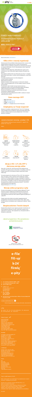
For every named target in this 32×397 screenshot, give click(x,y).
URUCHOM (14, 49)
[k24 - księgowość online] (16, 263)
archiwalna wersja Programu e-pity (7, 324)
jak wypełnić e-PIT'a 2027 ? (6, 335)
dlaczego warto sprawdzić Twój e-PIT (8, 350)
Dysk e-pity (3, 368)
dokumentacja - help (5, 362)
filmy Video (3, 361)
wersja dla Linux (4, 321)
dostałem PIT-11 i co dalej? (6, 336)
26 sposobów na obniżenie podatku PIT (8, 334)
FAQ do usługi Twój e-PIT (5, 351)
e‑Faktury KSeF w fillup (5, 326)
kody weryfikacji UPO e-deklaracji (7, 354)
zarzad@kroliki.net (11, 102)
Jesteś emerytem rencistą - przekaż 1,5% (15, 120)
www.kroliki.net (12, 57)
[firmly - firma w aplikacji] (16, 268)
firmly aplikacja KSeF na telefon (7, 328)
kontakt (4, 310)
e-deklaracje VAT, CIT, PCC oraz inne (7, 356)
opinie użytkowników (17, 310)
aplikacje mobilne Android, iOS (6, 323)
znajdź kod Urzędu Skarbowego (7, 355)
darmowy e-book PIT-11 (5, 365)
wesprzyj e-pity (26, 310)
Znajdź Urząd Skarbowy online (7, 300)
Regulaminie (20, 385)
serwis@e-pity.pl (8, 284)
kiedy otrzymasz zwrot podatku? (7, 343)
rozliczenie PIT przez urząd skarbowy (8, 345)
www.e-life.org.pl (13, 184)
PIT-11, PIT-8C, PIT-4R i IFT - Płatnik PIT (8, 344)
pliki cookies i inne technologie (18, 386)
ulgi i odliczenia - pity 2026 (6, 337)
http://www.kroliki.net (11, 101)
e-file (2, 308)
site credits (3, 391)
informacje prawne (6, 311)
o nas (9, 310)
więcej (2, 126)
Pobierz (6, 317)
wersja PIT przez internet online (7, 322)
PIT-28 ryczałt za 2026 (5, 339)
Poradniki (3, 332)
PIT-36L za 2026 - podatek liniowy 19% (8, 342)
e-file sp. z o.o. (22, 382)
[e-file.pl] (16, 253)
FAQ (2, 360)
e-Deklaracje (3, 347)
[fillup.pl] (16, 258)
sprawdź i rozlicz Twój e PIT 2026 (7, 349)
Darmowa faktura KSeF (5, 327)
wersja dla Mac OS (4, 320)
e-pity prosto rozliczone (8, 2)
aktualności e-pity (4, 366)
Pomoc (2, 358)
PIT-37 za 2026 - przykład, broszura (7, 338)
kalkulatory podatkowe (5, 363)
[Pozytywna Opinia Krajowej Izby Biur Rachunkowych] (16, 240)
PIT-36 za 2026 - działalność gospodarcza (9, 340)
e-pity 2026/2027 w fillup (5, 325)
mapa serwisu (15, 311)
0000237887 (8, 45)
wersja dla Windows (4, 319)
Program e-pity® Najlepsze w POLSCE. (8, 376)
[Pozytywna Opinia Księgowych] (16, 227)
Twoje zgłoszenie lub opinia (6, 369)
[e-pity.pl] (16, 273)
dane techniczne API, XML (6, 367)
